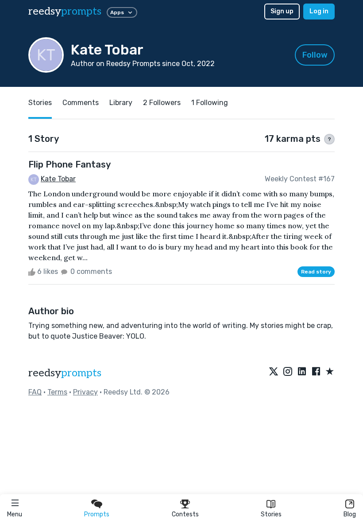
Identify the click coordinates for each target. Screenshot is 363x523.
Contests (185, 514)
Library (120, 102)
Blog (350, 514)
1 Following (209, 102)
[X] (273, 372)
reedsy (64, 11)
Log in (318, 11)
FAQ (35, 392)
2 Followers (162, 102)
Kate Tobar (58, 179)
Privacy (85, 392)
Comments (80, 102)
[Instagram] (287, 372)
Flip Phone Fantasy (69, 164)
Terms (57, 392)
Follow (315, 55)
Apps (117, 12)
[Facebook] (316, 372)
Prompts (96, 514)
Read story (316, 272)
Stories (271, 514)
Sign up (281, 11)
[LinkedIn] (302, 372)
